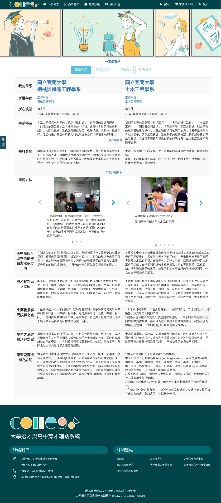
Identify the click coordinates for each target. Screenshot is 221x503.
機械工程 (45, 101)
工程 (42, 97)
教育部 (120, 458)
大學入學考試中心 (193, 458)
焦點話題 (94, 4)
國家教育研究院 (125, 464)
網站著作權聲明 (126, 490)
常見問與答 (186, 4)
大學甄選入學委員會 (161, 464)
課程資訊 (102, 69)
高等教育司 (156, 458)
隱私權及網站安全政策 (99, 490)
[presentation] (40, 202)
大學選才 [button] (53, 4)
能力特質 (145, 69)
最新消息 (114, 4)
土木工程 (133, 101)
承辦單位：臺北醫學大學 (34, 464)
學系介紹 (81, 69)
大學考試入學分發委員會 (197, 464)
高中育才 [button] (73, 4)
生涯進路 (124, 69)
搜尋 (167, 4)
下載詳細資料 (113, 140)
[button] (72, 241)
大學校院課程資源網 (127, 471)
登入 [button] (205, 4)
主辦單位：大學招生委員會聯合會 (39, 458)
